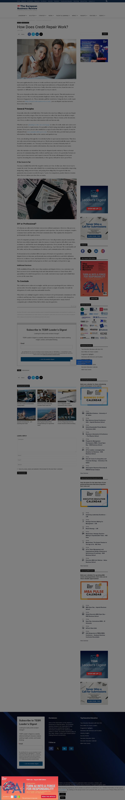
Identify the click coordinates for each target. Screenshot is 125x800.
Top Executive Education (66, 1)
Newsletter (56, 1)
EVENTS (101, 15)
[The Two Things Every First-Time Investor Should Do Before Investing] (67, 414)
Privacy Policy (47, 789)
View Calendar (84, 473)
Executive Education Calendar (89, 367)
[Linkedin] (37, 34)
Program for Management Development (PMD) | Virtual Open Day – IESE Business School (96, 443)
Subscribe (50, 1)
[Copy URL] (41, 34)
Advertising (76, 1)
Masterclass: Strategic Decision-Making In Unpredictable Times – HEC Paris (97, 535)
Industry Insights (85, 359)
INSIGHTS (83, 15)
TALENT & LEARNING (62, 15)
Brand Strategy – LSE (92, 528)
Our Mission (43, 1)
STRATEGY (42, 15)
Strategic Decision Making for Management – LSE (94, 522)
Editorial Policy (83, 1)
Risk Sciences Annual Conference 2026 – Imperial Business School (96, 421)
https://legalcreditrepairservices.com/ (38, 101)
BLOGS (23, 20)
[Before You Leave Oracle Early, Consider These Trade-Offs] (46, 396)
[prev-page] (18, 429)
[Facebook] (29, 34)
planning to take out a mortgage (39, 125)
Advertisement (25, 370)
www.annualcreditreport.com (36, 132)
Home (18, 1)
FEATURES (92, 15)
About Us (24, 1)
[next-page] (21, 429)
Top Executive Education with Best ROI (92, 349)
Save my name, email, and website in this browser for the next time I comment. (41, 469)
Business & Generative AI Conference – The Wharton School (97, 435)
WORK (50, 15)
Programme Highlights (87, 354)
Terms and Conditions (59, 789)
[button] (106, 1)
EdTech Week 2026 (91, 628)
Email (22, 343)
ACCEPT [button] (62, 794)
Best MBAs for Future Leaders (89, 352)
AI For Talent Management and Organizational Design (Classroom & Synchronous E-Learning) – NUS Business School (96, 552)
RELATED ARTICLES (23, 386)
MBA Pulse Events (86, 369)
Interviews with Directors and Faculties (92, 357)
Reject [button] (62, 797)
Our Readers (30, 1)
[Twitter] (33, 34)
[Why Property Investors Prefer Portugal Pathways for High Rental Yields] (46, 414)
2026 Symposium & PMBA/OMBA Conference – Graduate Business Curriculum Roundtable (95, 635)
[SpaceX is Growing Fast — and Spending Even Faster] (26, 414)
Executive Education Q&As (88, 364)
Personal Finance (31, 20)
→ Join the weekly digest (46, 359)
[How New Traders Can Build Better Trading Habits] (26, 396)
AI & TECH (32, 15)
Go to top (73, 306)
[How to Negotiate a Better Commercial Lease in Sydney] (67, 396)
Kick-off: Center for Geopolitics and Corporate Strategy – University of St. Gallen (96, 460)
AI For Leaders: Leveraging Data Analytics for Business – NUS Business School (95, 452)
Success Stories (85, 362)
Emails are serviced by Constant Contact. (51, 354)
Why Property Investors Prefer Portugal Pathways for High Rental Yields (45, 423)
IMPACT (74, 15)
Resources (37, 1)
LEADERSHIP (21, 15)
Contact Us (91, 1)
